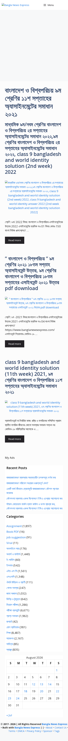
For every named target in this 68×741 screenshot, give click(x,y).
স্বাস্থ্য (9, 649)
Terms (11, 731)
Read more (14, 240)
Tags (57, 731)
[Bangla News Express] (15, 5)
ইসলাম (9, 565)
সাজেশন (10, 638)
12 (33, 684)
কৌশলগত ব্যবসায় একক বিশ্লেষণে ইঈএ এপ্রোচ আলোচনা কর (34, 498)
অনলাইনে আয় (12, 548)
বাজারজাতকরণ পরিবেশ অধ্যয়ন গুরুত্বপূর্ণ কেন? (27, 483)
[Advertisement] (34, 46)
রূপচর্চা (9, 621)
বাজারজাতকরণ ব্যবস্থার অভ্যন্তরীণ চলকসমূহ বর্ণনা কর (31, 477)
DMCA (20, 731)
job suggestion (16, 537)
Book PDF (12, 532)
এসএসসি (10, 576)
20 (41, 691)
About (49, 727)
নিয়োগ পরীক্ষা (12, 605)
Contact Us (61, 727)
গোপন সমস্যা (12, 588)
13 (41, 684)
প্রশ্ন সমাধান (12, 616)
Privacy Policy (34, 731)
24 (17, 698)
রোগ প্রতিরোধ (12, 627)
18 (25, 691)
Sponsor (47, 731)
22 (57, 691)
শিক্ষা (8, 633)
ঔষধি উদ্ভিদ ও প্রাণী (15, 582)
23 (9, 698)
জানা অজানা (11, 593)
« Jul (9, 715)
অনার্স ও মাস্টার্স (13, 554)
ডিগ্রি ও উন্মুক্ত (13, 599)
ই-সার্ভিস (10, 560)
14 (49, 684)
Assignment (14, 526)
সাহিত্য (9, 644)
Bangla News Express (54, 724)
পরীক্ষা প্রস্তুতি (13, 610)
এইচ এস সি (11, 571)
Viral (9, 543)
